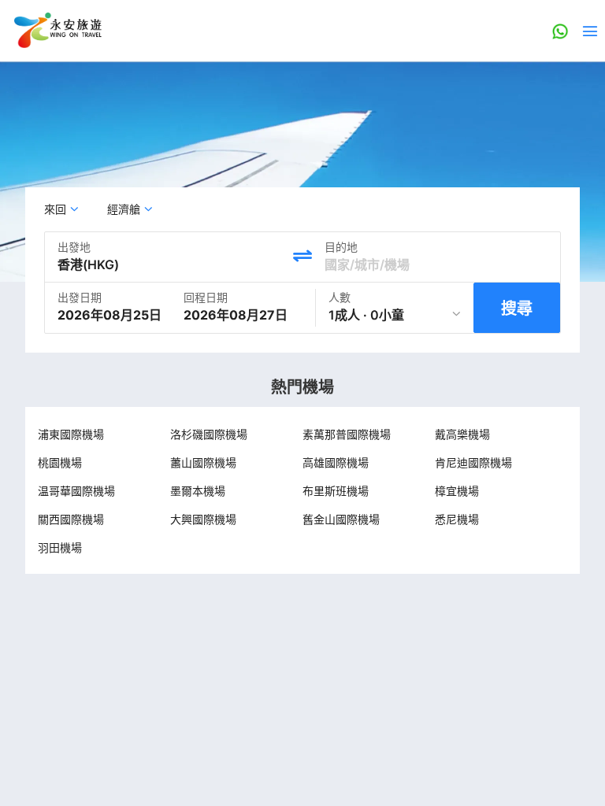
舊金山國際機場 (341, 519)
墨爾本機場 (197, 490)
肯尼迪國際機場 (473, 462)
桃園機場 (60, 462)
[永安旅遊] (56, 30)
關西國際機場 (71, 519)
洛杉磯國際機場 (208, 434)
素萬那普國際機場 (346, 434)
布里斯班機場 (335, 490)
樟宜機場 (457, 490)
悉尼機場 (457, 519)
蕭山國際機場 (203, 462)
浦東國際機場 (71, 434)
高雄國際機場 (335, 462)
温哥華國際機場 (76, 490)
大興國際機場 (203, 519)
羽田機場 (60, 547)
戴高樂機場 (462, 434)
